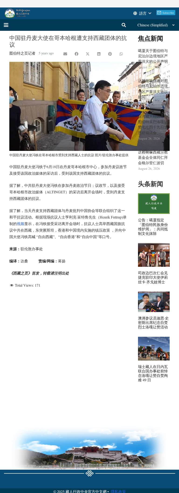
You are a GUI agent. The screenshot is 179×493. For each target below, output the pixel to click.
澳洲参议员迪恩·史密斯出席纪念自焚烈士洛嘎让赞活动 (153, 322)
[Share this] (76, 54)
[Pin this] (110, 54)
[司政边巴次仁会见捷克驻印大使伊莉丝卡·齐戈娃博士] (154, 255)
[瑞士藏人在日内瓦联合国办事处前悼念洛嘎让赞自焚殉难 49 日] (154, 349)
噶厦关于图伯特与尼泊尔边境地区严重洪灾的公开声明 (153, 56)
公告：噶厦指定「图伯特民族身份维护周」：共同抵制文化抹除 (153, 226)
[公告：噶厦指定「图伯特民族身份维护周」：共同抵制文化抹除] (154, 203)
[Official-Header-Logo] (17, 13)
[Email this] (65, 54)
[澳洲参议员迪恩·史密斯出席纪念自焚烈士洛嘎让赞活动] (154, 302)
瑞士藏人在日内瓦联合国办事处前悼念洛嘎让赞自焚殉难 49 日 (153, 373)
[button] (142, 13)
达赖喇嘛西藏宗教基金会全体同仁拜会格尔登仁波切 (153, 157)
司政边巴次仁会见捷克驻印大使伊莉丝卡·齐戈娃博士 (153, 277)
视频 (20, 223)
